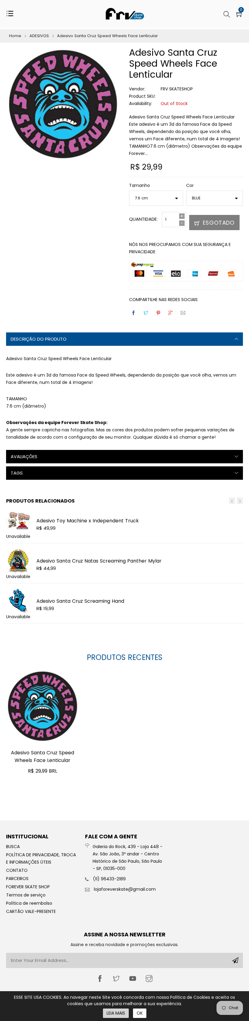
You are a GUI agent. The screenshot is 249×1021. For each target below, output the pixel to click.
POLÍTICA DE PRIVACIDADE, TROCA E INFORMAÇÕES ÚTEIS (41, 858)
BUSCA (13, 847)
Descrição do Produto (39, 339)
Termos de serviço (26, 895)
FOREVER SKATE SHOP (28, 887)
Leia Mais (116, 1013)
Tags (17, 473)
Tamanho (139, 185)
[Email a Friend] (183, 313)
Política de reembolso (29, 903)
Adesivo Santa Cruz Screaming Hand (80, 601)
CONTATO (17, 870)
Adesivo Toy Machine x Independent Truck (87, 520)
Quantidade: (143, 219)
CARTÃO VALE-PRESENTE (31, 911)
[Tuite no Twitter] (146, 313)
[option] (124, 568)
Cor (190, 185)
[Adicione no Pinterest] (159, 313)
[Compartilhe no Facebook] (134, 313)
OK (140, 1013)
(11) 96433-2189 (109, 879)
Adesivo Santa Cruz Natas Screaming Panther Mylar (99, 560)
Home (15, 36)
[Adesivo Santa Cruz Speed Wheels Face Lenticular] (42, 706)
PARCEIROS (17, 878)
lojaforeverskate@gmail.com (125, 889)
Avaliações (24, 456)
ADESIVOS (39, 36)
